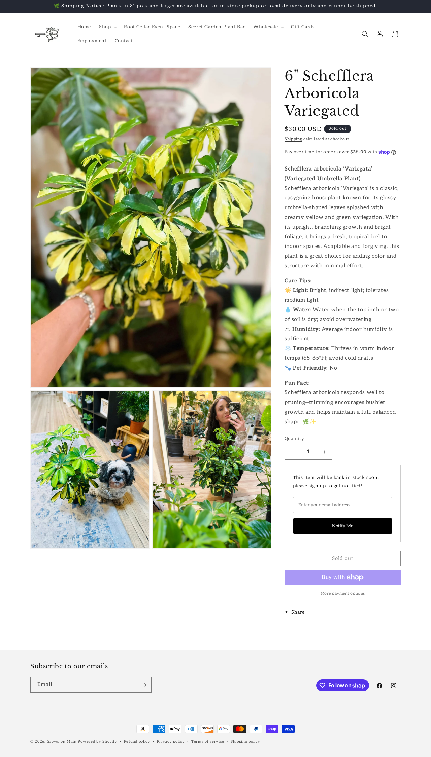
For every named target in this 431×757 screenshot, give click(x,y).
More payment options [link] (343, 593)
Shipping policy (245, 741)
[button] (107, 27)
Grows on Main (62, 741)
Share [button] (298, 612)
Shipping (293, 139)
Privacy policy (171, 741)
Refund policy (137, 741)
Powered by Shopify (97, 741)
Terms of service (207, 741)
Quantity (294, 438)
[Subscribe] (143, 685)
